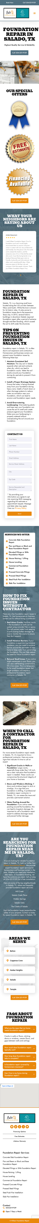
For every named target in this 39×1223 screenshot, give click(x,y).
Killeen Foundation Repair (14, 865)
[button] (34, 13)
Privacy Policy (20, 508)
